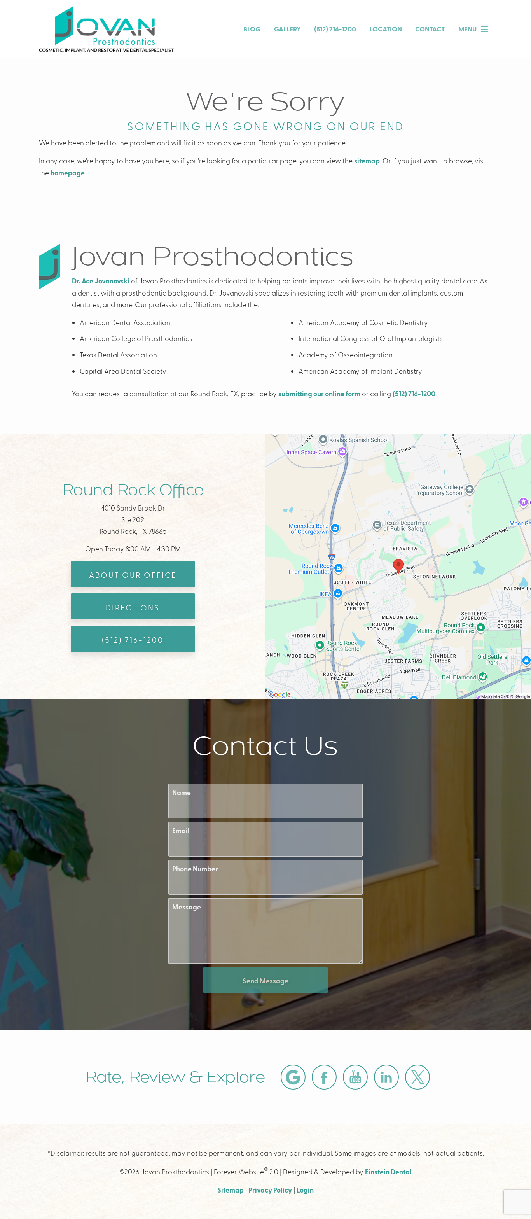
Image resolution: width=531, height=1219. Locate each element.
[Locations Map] (398, 565)
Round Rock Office (133, 489)
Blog (251, 28)
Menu (467, 28)
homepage (68, 173)
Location (386, 28)
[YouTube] (355, 1077)
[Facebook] (324, 1077)
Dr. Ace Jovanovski (100, 281)
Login (305, 1190)
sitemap (367, 161)
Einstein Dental (388, 1172)
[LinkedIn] (386, 1077)
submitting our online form (319, 393)
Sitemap (230, 1190)
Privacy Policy (270, 1190)
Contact (430, 28)
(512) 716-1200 (414, 393)
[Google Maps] (293, 1077)
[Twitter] (417, 1077)
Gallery (287, 28)
